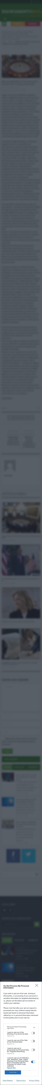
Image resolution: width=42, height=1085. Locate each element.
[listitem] (21, 1027)
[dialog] (21, 1033)
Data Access (21, 1081)
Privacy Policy (34, 1081)
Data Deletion (8, 1081)
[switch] (33, 1033)
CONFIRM (12, 1072)
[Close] (37, 986)
